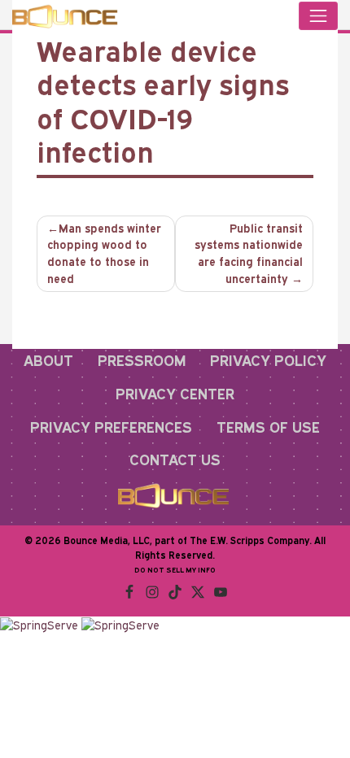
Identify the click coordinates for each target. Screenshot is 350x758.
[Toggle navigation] (318, 16)
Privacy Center (175, 394)
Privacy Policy (268, 360)
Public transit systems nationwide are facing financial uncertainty (249, 253)
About (48, 360)
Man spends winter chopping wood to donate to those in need (104, 253)
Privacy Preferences (111, 427)
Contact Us (175, 459)
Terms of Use (268, 427)
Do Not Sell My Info (175, 569)
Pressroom (142, 360)
